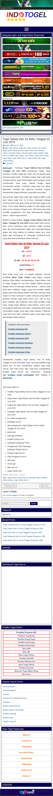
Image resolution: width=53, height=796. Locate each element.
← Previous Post (8, 486)
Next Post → (46, 486)
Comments (9, 163)
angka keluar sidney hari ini (17, 478)
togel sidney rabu (34, 158)
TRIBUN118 (26, 764)
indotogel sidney (35, 478)
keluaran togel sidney (29, 153)
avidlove (6, 694)
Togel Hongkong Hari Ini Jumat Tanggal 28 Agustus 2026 (24, 536)
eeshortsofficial (8, 686)
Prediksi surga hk (9, 721)
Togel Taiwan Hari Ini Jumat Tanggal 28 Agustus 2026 (23, 529)
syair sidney (29, 156)
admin (7, 145)
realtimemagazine (9, 690)
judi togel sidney (14, 153)
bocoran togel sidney (25, 150)
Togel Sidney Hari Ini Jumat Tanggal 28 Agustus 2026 (23, 540)
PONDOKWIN (26, 758)
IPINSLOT (26, 776)
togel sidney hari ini (20, 158)
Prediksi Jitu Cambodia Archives (15, 698)
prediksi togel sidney (16, 156)
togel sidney (7, 158)
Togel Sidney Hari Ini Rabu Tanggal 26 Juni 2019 (26, 140)
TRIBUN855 (27, 747)
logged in (15, 495)
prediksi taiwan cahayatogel (13, 710)
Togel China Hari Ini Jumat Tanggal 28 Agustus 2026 (22, 532)
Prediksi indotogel (9, 714)
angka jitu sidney (25, 148)
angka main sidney (39, 148)
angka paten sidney (10, 150)
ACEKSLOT (27, 741)
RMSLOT (26, 735)
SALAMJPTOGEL (26, 753)
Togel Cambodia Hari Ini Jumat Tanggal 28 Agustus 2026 (24, 525)
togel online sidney (41, 156)
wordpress (7, 702)
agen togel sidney (11, 148)
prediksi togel (8, 718)
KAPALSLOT (26, 770)
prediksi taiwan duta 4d (11, 706)
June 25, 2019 (18, 145)
